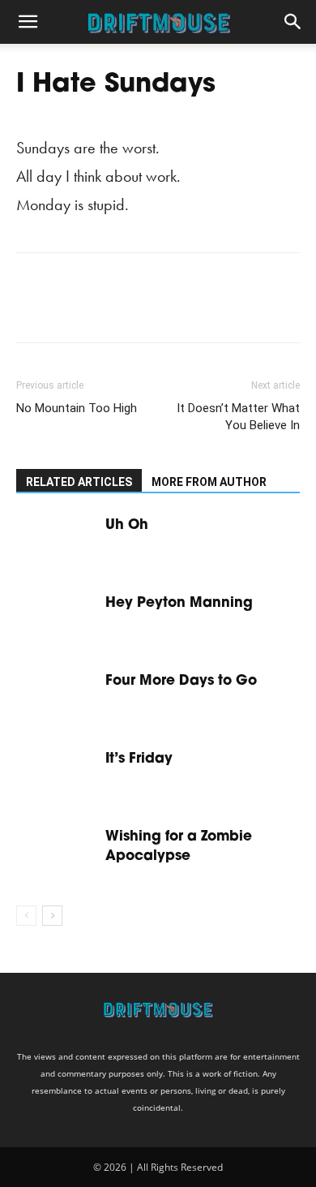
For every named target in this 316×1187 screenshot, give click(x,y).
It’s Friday (139, 759)
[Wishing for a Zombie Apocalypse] (56, 855)
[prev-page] (26, 915)
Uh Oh (126, 525)
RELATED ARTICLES (79, 481)
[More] (182, 309)
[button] (27, 22)
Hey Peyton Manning (179, 603)
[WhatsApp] (144, 309)
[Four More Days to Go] (56, 699)
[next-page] (52, 915)
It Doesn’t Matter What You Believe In (238, 416)
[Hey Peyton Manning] (56, 621)
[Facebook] (32, 309)
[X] (69, 309)
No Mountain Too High (76, 408)
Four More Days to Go (181, 681)
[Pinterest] (107, 309)
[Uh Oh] (56, 543)
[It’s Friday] (56, 777)
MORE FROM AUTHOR (209, 481)
